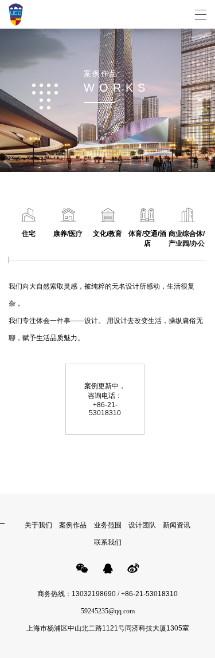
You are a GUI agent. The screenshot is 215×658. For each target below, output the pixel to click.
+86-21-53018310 (149, 594)
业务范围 (108, 525)
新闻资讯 (176, 525)
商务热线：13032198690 (76, 594)
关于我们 (38, 525)
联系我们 (108, 542)
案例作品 (73, 525)
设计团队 (142, 525)
